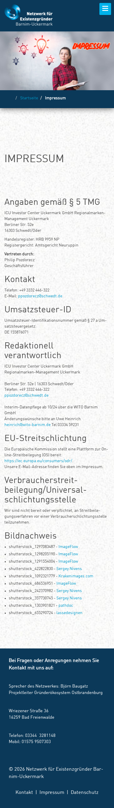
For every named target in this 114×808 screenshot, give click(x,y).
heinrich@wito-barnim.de (27, 425)
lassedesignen (69, 613)
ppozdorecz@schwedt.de (40, 296)
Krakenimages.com (75, 576)
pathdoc (65, 606)
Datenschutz (85, 792)
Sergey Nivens (69, 569)
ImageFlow (68, 547)
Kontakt (24, 792)
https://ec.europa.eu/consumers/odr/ (38, 461)
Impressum (51, 792)
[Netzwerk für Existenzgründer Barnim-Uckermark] (28, 15)
